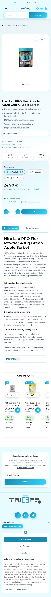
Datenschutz (21, 589)
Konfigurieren (25, 546)
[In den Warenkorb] (4, 32)
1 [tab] (23, 84)
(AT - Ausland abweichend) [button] (30, 202)
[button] (37, 8)
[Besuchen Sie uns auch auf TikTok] (33, 515)
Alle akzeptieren (25, 539)
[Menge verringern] (6, 211)
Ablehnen (26, 553)
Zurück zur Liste (9, 25)
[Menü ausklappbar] (6, 8)
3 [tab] (28, 84)
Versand (36, 189)
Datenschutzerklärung (25, 468)
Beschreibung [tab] (10, 228)
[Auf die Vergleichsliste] (36, 40)
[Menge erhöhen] (17, 211)
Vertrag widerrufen (12, 526)
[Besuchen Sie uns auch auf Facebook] (18, 515)
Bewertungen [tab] (32, 228)
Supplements (16, 144)
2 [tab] (25, 84)
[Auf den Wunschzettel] (42, 40)
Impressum (8, 589)
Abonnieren (25, 482)
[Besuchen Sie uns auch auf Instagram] (25, 515)
